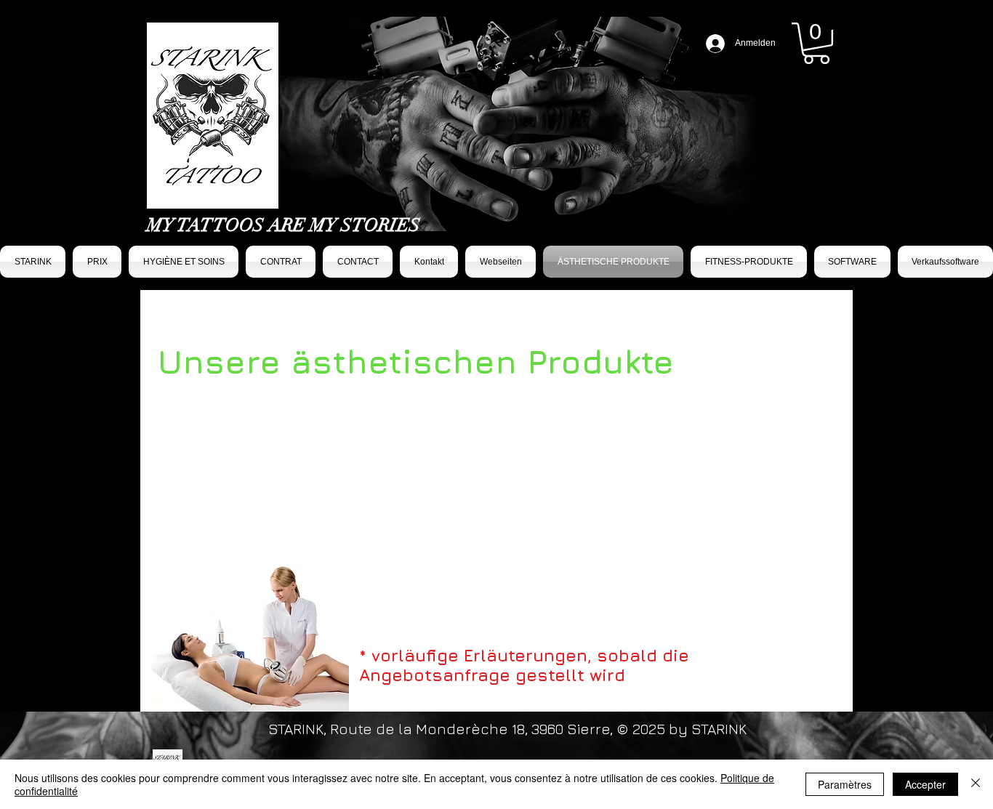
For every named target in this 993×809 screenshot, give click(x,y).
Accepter (925, 784)
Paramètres (845, 784)
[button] (816, 43)
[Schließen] (975, 784)
